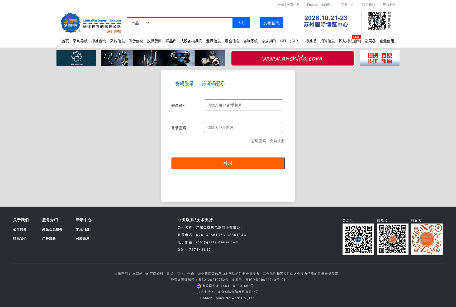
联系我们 (368, 5)
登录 (281, 5)
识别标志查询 (350, 41)
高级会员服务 (52, 229)
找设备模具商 (191, 41)
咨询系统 (250, 41)
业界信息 (213, 41)
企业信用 (386, 41)
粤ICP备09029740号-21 (266, 280)
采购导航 (80, 41)
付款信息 (83, 238)
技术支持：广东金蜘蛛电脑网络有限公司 (228, 292)
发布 (271, 22)
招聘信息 (327, 41)
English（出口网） (320, 5)
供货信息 (136, 41)
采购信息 (117, 41)
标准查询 (98, 41)
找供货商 (154, 41)
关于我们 (21, 219)
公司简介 (20, 229)
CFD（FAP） (291, 41)
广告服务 (49, 238)
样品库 (171, 41)
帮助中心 (347, 5)
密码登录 (184, 83)
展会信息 (232, 41)
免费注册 (293, 5)
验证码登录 (213, 83)
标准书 (310, 41)
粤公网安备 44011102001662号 (228, 286)
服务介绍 (50, 219)
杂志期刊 (269, 41)
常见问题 (83, 229)
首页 (65, 41)
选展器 (370, 41)
